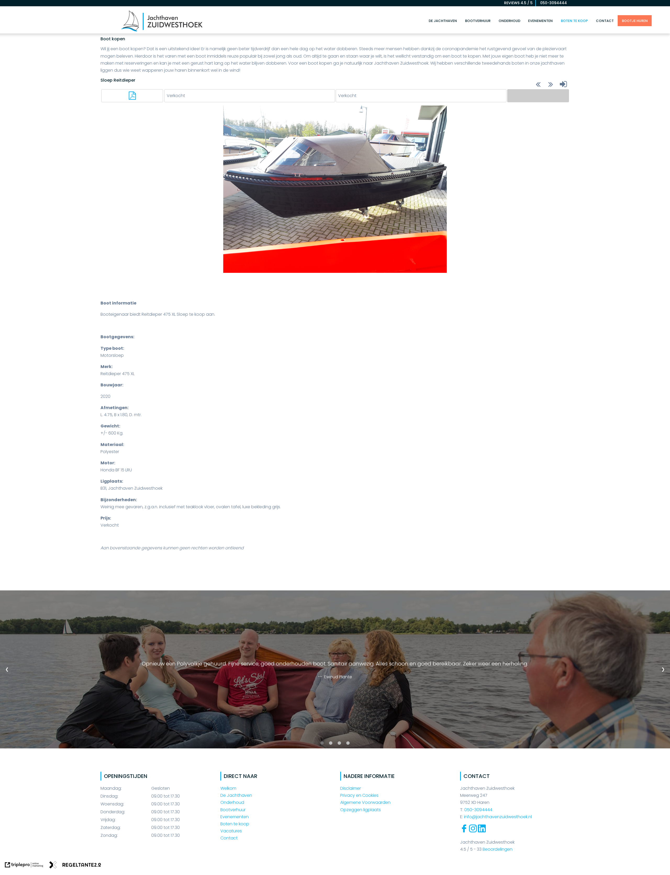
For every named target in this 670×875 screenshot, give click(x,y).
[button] (132, 96)
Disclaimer (350, 788)
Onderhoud (509, 20)
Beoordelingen (497, 849)
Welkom (228, 788)
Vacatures (231, 831)
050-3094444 (552, 2)
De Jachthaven (443, 20)
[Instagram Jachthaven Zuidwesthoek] (473, 831)
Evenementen (540, 20)
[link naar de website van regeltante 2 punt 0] (75, 866)
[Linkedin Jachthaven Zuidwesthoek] (482, 831)
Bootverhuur (477, 20)
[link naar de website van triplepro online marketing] (24, 866)
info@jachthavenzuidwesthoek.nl (498, 817)
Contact (605, 20)
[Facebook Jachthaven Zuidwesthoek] (464, 831)
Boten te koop (574, 20)
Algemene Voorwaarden (365, 802)
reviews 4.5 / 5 (518, 2)
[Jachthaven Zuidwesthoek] (162, 31)
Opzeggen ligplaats (360, 810)
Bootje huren (635, 20)
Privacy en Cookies (359, 795)
